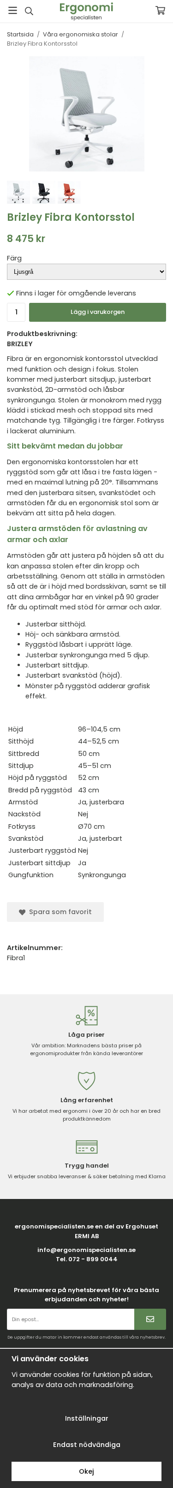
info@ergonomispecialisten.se (86, 1250)
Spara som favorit (58, 911)
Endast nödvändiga (86, 1444)
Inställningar (86, 1418)
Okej (86, 1471)
